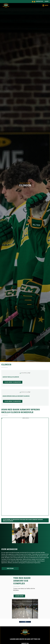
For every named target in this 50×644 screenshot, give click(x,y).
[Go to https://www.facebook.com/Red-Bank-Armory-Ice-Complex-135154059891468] (34, 1)
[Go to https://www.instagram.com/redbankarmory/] (32, 1)
